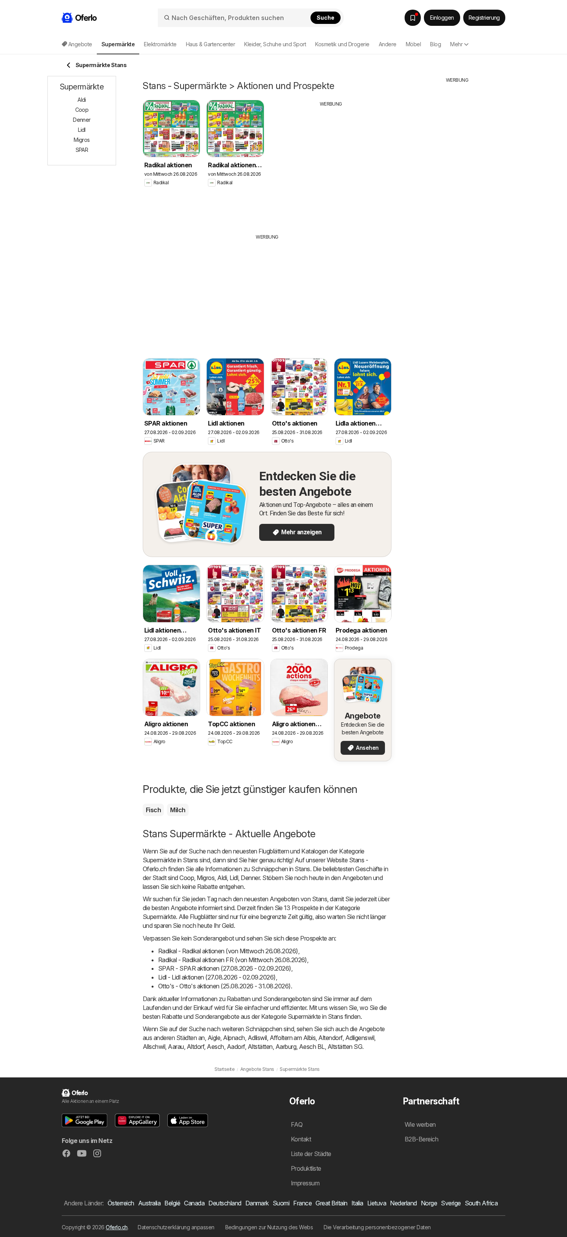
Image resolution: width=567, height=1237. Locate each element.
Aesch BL (312, 1046)
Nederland (403, 1203)
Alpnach (234, 1038)
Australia (149, 1203)
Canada (194, 1203)
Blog (435, 44)
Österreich (121, 1203)
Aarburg (285, 1046)
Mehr (456, 44)
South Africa (481, 1203)
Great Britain (331, 1203)
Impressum (305, 1183)
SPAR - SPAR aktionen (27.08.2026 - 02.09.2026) (224, 968)
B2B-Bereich (421, 1139)
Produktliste (306, 1168)
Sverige (451, 1203)
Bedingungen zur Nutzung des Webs (269, 1227)
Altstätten (260, 1046)
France (302, 1203)
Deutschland (224, 1203)
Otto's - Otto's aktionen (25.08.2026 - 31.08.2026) (224, 986)
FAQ (296, 1124)
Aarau (176, 1046)
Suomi (281, 1203)
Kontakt (301, 1139)
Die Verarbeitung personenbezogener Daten (377, 1227)
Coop (186, 878)
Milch (177, 810)
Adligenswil (359, 1038)
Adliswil (257, 1038)
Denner (250, 878)
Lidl (234, 878)
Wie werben (420, 1124)
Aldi (222, 878)
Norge (429, 1203)
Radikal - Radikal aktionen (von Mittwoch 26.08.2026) (228, 951)
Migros (205, 878)
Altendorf (330, 1038)
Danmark (257, 1203)
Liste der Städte (311, 1154)
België (172, 1203)
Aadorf (236, 1046)
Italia (357, 1203)
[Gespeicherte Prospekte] (413, 18)
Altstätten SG (344, 1046)
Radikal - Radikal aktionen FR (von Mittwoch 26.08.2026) (232, 960)
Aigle (214, 1038)
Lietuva (376, 1203)
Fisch (153, 810)
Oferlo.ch (116, 1227)
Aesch (215, 1046)
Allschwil (154, 1046)
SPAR (82, 149)
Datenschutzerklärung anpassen (176, 1227)
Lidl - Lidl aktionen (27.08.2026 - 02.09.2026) (217, 977)
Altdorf (195, 1046)
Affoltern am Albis (293, 1038)
